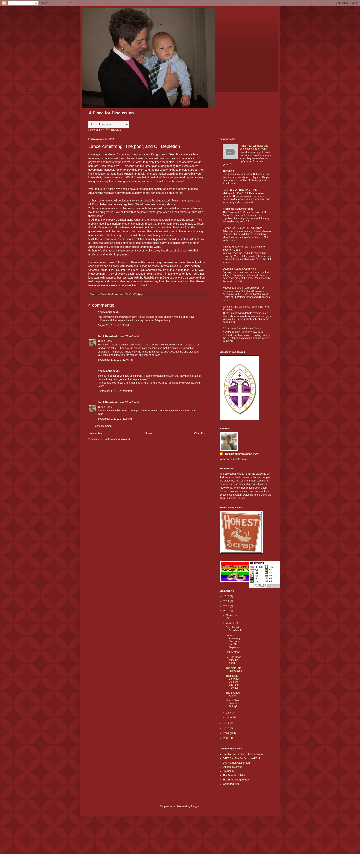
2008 (226, 738)
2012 (226, 611)
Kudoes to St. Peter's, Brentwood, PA (243, 287)
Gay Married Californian (236, 762)
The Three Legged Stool (236, 779)
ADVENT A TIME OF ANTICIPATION (242, 227)
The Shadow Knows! (233, 694)
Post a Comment (103, 426)
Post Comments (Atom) (117, 439)
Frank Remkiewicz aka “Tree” (115, 336)
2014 (226, 601)
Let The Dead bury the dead (233, 660)
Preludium (228, 771)
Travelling (228, 170)
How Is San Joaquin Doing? (232, 703)
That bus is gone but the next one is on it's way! (232, 681)
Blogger (195, 806)
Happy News (233, 652)
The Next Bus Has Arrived (234, 669)
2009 (226, 733)
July (228, 712)
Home (148, 433)
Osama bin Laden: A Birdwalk (239, 268)
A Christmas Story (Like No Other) (242, 328)
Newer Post (95, 433)
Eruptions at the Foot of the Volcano (243, 754)
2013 (226, 606)
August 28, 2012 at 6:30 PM (113, 325)
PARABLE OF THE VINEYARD (240, 189)
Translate (116, 129)
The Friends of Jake (234, 775)
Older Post (200, 433)
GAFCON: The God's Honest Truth (242, 758)
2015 (226, 596)
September (232, 615)
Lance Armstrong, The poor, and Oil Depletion (233, 641)
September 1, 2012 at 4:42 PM (115, 391)
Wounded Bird (231, 784)
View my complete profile (234, 459)
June (229, 717)
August (230, 623)
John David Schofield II (233, 629)
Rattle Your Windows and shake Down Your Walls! (254, 147)
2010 (226, 728)
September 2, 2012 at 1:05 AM (115, 418)
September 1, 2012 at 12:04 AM (115, 359)
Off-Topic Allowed (232, 766)
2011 (226, 723)
